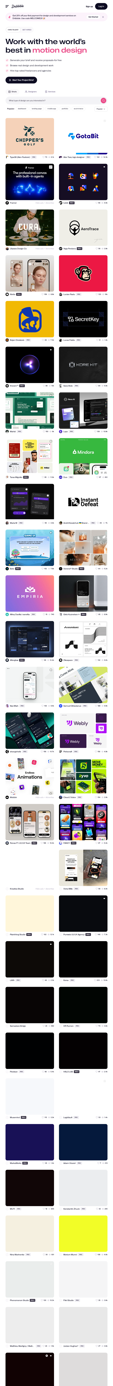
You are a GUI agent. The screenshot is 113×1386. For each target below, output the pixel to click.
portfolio (65, 109)
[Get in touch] (38, 150)
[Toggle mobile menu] (7, 6)
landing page (37, 109)
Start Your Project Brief (23, 80)
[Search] (103, 100)
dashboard (22, 109)
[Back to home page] (17, 6)
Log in (101, 6)
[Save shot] (44, 150)
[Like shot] (49, 150)
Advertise (50, 203)
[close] (103, 17)
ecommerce (78, 109)
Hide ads (40, 203)
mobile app (51, 109)
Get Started (93, 17)
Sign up (89, 6)
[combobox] (52, 100)
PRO (33, 157)
